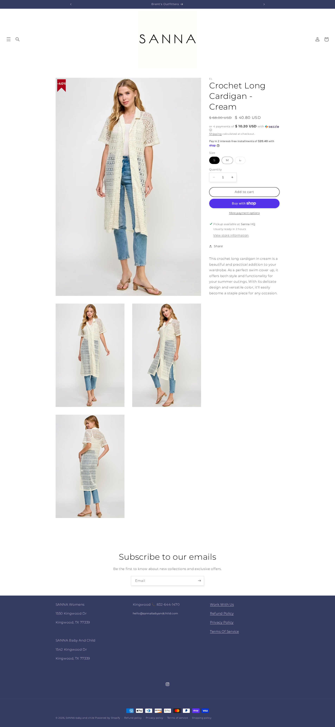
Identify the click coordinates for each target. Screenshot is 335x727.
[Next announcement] (264, 4)
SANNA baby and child (80, 718)
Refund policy (133, 718)
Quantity (215, 169)
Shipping (215, 133)
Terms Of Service (224, 631)
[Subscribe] (199, 580)
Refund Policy (222, 613)
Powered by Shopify (107, 718)
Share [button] (218, 246)
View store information (231, 235)
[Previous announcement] (71, 4)
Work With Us (222, 604)
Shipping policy (202, 718)
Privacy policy (154, 718)
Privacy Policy (222, 622)
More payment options (244, 213)
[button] (8, 39)
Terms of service (177, 718)
